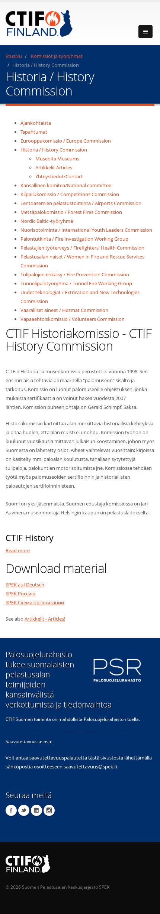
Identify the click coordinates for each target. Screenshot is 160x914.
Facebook (11, 810)
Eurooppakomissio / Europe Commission (65, 140)
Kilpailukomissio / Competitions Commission (69, 194)
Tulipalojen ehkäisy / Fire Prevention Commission (74, 274)
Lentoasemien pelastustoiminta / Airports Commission (80, 203)
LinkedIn (36, 810)
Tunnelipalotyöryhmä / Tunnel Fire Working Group (76, 283)
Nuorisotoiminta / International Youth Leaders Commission (86, 230)
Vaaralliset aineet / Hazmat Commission (64, 310)
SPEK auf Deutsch (25, 584)
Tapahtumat (33, 132)
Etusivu (14, 56)
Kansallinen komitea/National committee (65, 185)
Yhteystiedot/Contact (59, 176)
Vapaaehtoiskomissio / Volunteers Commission (72, 319)
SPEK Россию (20, 593)
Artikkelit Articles (53, 167)
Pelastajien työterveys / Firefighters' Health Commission (82, 247)
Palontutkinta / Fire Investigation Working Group (74, 238)
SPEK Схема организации (35, 602)
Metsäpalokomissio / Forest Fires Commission (71, 212)
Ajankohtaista (35, 123)
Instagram (49, 810)
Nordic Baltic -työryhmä (46, 221)
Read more (18, 550)
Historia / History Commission (53, 149)
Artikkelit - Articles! (45, 618)
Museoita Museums (57, 158)
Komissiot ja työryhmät (57, 56)
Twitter (23, 810)
